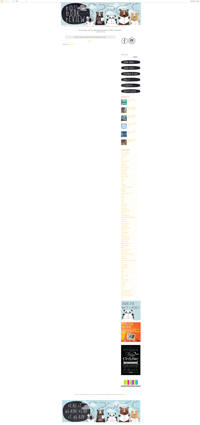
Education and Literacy (126, 193)
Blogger (123, 394)
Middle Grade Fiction (126, 243)
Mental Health (124, 241)
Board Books (124, 169)
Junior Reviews (124, 226)
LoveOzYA (123, 234)
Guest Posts (123, 206)
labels (100, 26)
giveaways (107, 26)
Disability (123, 189)
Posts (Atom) (71, 44)
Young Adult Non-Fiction (126, 295)
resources (77, 26)
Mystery (123, 247)
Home (90, 41)
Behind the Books (125, 167)
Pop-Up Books (124, 264)
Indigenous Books (125, 215)
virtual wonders (85, 26)
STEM (122, 273)
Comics (122, 180)
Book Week (123, 171)
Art (122, 159)
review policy (115, 26)
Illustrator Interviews (125, 210)
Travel (122, 286)
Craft (122, 182)
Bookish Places (124, 174)
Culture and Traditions (126, 187)
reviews (70, 26)
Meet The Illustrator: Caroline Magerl (132, 108)
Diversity (123, 191)
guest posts (94, 26)
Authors (123, 163)
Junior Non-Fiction (125, 223)
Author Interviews (125, 161)
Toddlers (123, 284)
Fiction (122, 202)
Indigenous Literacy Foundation (128, 217)
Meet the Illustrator (125, 236)
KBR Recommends (125, 228)
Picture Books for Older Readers (128, 260)
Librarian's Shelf (125, 232)
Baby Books (123, 165)
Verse (122, 288)
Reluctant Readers (125, 267)
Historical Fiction (125, 208)
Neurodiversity (124, 252)
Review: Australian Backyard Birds (132, 116)
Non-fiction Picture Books (127, 254)
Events (122, 195)
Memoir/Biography (125, 238)
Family (122, 197)
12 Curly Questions (125, 152)
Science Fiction (124, 275)
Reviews (123, 269)
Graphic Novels (124, 204)
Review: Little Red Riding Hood (132, 140)
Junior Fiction (124, 221)
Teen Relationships (125, 280)
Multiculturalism (124, 245)
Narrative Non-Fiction (126, 249)
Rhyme (122, 271)
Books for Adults (125, 176)
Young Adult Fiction (125, 293)
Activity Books (124, 154)
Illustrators (123, 213)
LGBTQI (123, 230)
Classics (123, 178)
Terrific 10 (123, 282)
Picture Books (124, 258)
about (65, 26)
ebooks (122, 297)
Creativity (123, 185)
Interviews (123, 219)
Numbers (123, 256)
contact (123, 26)
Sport (122, 277)
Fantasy (122, 200)
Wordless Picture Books (126, 290)
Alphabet (123, 156)
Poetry (122, 262)
